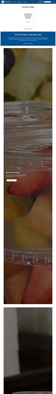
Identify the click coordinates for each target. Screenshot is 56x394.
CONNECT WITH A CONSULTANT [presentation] (28, 43)
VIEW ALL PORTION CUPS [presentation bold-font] (28, 28)
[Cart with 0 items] (54, 2)
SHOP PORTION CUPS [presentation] (11, 180)
